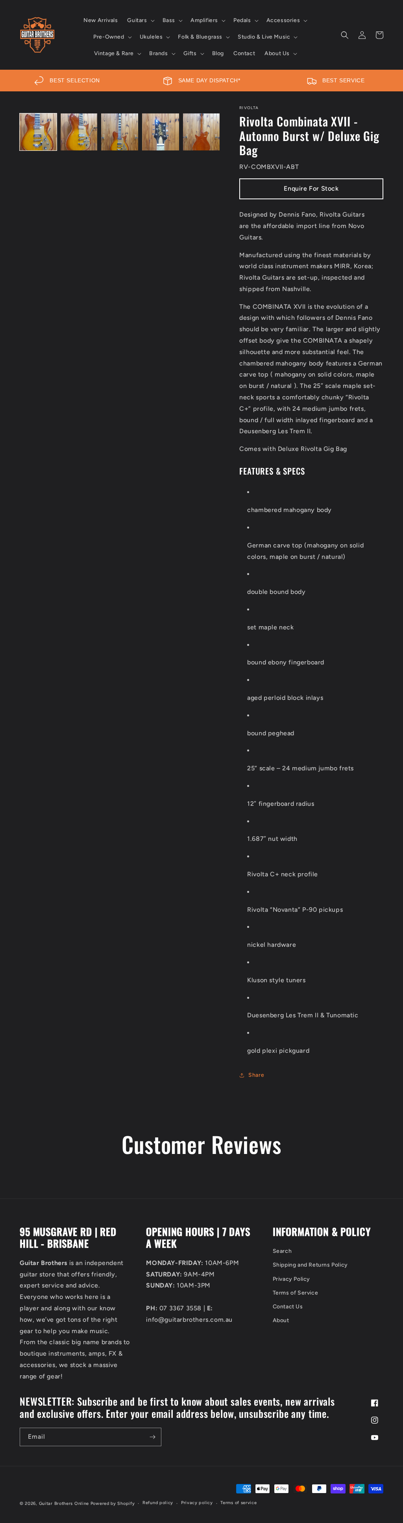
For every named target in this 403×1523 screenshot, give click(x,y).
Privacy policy (197, 1502)
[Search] (344, 35)
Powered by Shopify (113, 1503)
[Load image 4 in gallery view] (160, 131)
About (281, 1320)
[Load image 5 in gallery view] (201, 131)
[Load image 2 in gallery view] (79, 131)
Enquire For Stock (311, 188)
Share (256, 1075)
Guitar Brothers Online (64, 1503)
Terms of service (238, 1502)
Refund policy (157, 1502)
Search (282, 1251)
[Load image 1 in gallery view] (38, 131)
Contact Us (288, 1306)
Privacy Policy (291, 1279)
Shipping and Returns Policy (310, 1264)
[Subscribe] (152, 1437)
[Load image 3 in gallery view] (119, 131)
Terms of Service (295, 1292)
